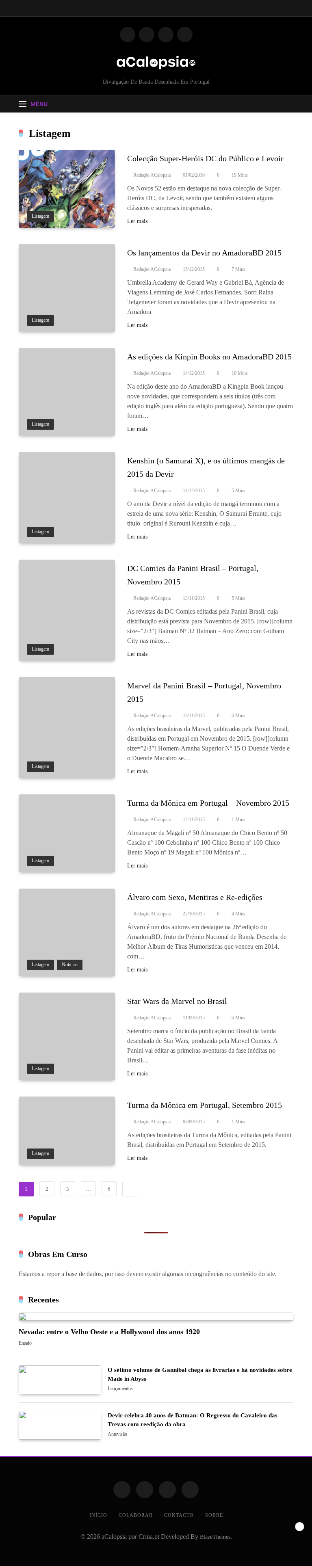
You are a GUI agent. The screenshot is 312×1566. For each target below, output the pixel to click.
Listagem (40, 216)
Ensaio (25, 1343)
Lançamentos (120, 1388)
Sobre (214, 1515)
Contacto (179, 1515)
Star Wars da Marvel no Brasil (177, 1001)
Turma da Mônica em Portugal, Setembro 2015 (204, 1105)
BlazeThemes (215, 1537)
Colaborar (136, 1515)
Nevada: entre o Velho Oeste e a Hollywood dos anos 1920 (109, 1332)
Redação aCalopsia (152, 175)
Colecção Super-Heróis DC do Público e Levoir (205, 158)
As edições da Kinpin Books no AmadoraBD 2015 (209, 356)
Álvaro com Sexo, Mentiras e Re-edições (194, 897)
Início (98, 1515)
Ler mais (137, 221)
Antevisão (117, 1434)
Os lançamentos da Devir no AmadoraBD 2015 (204, 252)
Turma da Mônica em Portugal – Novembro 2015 (208, 802)
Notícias (70, 964)
